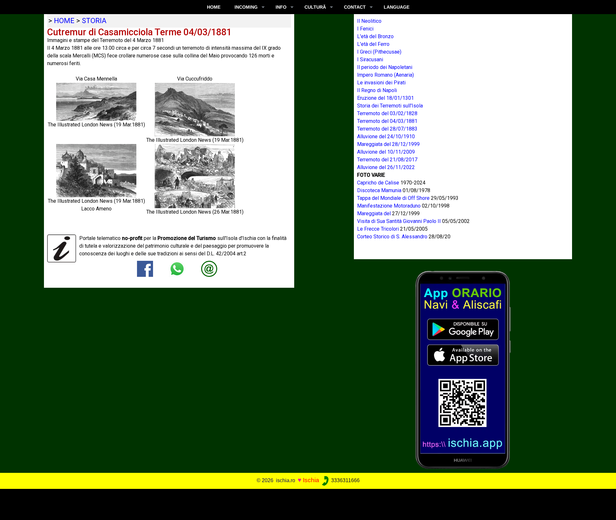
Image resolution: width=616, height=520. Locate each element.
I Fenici (365, 29)
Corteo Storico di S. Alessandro (393, 237)
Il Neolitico (369, 21)
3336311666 (345, 480)
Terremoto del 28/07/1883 (387, 129)
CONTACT (355, 7)
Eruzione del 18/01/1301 (385, 98)
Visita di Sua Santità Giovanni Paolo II (399, 221)
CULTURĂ (315, 7)
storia (94, 20)
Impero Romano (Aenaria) (385, 75)
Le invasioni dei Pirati (381, 83)
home (64, 20)
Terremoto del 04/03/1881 (387, 121)
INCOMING (246, 7)
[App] (463, 369)
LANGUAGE (396, 7)
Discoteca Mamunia (380, 190)
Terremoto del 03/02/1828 (387, 113)
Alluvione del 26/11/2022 (386, 167)
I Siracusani (370, 59)
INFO (281, 7)
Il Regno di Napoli (377, 90)
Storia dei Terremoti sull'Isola (390, 106)
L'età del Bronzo (375, 36)
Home (213, 7)
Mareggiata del (374, 213)
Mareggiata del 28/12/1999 (388, 144)
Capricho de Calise (378, 183)
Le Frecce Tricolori (378, 229)
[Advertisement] (302, 503)
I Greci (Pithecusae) (379, 52)
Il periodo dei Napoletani (384, 67)
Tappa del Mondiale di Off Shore (394, 198)
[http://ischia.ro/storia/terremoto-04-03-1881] (209, 269)
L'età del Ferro (373, 44)
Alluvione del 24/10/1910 (386, 136)
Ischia (311, 480)
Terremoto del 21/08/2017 (387, 160)
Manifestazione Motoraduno (389, 206)
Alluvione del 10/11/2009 (386, 152)
